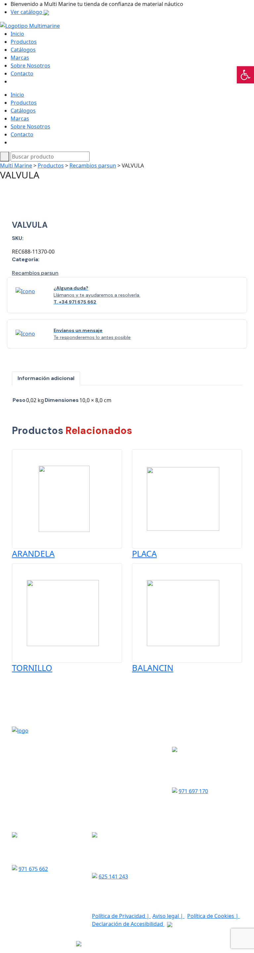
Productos (24, 41)
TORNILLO (32, 667)
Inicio (17, 33)
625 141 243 (113, 876)
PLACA (144, 553)
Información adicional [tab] (46, 378)
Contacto (22, 73)
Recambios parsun (92, 165)
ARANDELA (33, 553)
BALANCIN (152, 667)
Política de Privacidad (119, 916)
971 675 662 (33, 869)
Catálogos (23, 49)
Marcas (20, 57)
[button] (245, 74)
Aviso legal (166, 916)
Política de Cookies (211, 916)
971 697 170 (193, 791)
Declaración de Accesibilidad (128, 924)
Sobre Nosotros (30, 65)
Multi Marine (16, 165)
